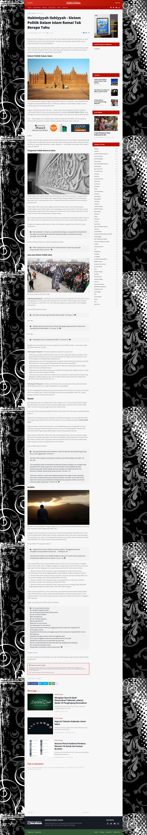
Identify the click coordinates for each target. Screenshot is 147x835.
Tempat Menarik (106, 171)
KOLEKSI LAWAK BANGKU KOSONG (106, 234)
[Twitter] (86, 32)
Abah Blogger (106, 292)
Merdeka (106, 274)
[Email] (88, 32)
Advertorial (106, 181)
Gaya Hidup (37, 7)
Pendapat (106, 254)
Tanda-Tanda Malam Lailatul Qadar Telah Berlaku (100, 81)
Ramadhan (106, 186)
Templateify (37, 832)
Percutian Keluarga (106, 284)
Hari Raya (106, 194)
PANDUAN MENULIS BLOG (106, 154)
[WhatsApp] (50, 683)
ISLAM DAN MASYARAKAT (106, 259)
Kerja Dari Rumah (106, 179)
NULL (106, 269)
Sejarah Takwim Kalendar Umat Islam (70, 722)
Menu (31, 3)
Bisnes (106, 299)
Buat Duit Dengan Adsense (106, 226)
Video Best (106, 219)
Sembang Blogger (106, 159)
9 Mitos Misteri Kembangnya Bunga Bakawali (100, 101)
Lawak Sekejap (106, 231)
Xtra (106, 249)
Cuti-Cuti (65, 7)
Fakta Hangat (40, 13)
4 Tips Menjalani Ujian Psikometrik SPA (102, 134)
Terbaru (30, 812)
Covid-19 (106, 221)
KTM (106, 294)
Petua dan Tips (106, 277)
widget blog (106, 251)
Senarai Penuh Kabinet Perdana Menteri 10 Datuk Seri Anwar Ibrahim (70, 746)
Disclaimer (38, 672)
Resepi (44, 7)
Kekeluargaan (106, 166)
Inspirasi (106, 244)
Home (29, 7)
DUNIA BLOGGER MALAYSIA (106, 164)
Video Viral (106, 304)
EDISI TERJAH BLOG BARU (106, 239)
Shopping (106, 174)
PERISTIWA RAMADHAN (106, 287)
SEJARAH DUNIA (106, 261)
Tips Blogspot (106, 196)
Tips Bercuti (106, 184)
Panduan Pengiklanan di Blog (106, 241)
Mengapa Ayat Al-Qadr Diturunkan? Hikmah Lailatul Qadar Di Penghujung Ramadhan (71, 700)
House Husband (106, 156)
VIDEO (106, 216)
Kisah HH (106, 282)
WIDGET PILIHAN (106, 209)
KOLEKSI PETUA (106, 267)
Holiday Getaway (106, 206)
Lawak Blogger (106, 236)
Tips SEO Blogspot (106, 191)
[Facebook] (83, 32)
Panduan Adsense (106, 246)
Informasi (106, 229)
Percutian (106, 176)
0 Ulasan (50, 33)
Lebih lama (85, 812)
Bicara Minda (106, 211)
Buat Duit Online (106, 169)
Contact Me (116, 832)
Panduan (106, 151)
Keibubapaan (106, 199)
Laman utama (31, 13)
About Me (108, 832)
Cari (116, 3)
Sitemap (102, 832)
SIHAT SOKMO (106, 297)
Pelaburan (106, 214)
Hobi (58, 7)
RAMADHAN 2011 (106, 289)
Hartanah (106, 204)
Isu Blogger (106, 256)
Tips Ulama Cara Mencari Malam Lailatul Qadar (101, 90)
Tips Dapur (52, 7)
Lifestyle (39, 678)
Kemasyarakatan (106, 272)
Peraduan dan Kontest (106, 264)
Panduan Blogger (106, 279)
